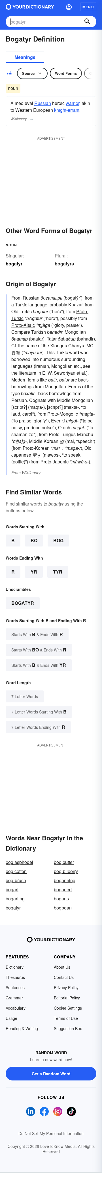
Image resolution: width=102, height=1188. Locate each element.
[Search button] (87, 21)
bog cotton (16, 871)
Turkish (38, 332)
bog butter (64, 862)
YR (34, 571)
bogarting (15, 898)
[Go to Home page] (30, 6)
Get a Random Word (51, 1073)
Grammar (14, 998)
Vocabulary (16, 1008)
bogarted (63, 889)
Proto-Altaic (23, 325)
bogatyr (22, 603)
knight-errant (66, 110)
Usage (11, 1018)
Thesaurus (15, 977)
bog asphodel (19, 862)
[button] (68, 7)
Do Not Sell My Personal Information (51, 1133)
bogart (12, 889)
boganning (64, 880)
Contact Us (64, 977)
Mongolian (75, 332)
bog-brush (16, 880)
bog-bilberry (66, 871)
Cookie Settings (68, 1008)
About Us (62, 967)
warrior (72, 103)
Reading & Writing (22, 1028)
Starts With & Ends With (37, 634)
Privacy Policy (66, 987)
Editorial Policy (67, 998)
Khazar (75, 304)
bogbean (63, 907)
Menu (88, 6)
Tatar (52, 338)
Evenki (58, 420)
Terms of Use (66, 1018)
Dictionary (15, 967)
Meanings (24, 57)
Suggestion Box (68, 1028)
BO (34, 540)
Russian (42, 103)
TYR (57, 571)
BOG (58, 540)
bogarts (61, 898)
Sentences (15, 987)
